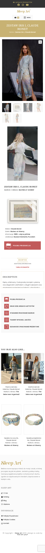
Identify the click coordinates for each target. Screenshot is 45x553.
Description (22, 260)
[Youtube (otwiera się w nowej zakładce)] (27, 5)
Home (11, 32)
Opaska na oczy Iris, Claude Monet (11, 439)
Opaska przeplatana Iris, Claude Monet (33, 439)
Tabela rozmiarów (22, 267)
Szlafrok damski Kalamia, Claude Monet (33, 388)
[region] (22, 153)
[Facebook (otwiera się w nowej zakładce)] (18, 5)
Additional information (22, 264)
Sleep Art (18, 533)
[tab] (22, 260)
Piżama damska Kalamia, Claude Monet (11, 388)
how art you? (22, 535)
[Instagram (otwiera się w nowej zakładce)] (23, 5)
